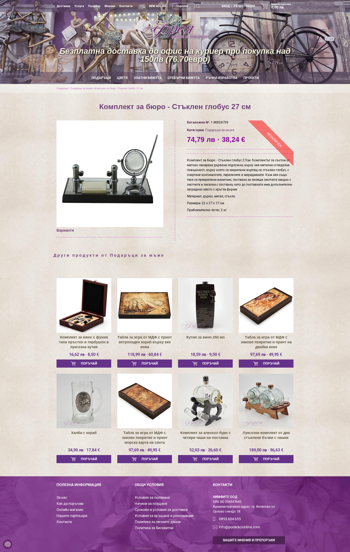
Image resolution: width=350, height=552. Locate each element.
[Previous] (5, 42)
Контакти (126, 6)
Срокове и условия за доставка (161, 509)
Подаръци (101, 78)
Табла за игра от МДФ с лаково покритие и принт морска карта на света (145, 438)
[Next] (345, 42)
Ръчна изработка (221, 78)
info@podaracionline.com (239, 527)
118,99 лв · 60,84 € (145, 354)
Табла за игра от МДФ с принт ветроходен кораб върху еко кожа (144, 342)
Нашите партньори (72, 516)
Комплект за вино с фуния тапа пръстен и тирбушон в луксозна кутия (84, 342)
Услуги (79, 6)
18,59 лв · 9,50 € (205, 354)
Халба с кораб (84, 433)
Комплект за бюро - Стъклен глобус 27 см (119, 88)
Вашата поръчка (281, 6)
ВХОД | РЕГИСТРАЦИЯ (238, 6)
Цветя (122, 78)
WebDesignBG (144, 548)
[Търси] (198, 6)
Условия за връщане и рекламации (164, 516)
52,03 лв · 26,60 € (205, 450)
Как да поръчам (70, 503)
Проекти (251, 78)
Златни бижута (147, 78)
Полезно (94, 6)
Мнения (110, 6)
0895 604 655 (157, 6)
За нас (62, 497)
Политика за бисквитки (154, 528)
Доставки (63, 6)
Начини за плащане (151, 503)
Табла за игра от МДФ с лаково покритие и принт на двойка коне (266, 342)
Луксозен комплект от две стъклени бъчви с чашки (266, 435)
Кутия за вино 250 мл (205, 337)
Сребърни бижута (184, 78)
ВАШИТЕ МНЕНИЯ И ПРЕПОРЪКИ (249, 540)
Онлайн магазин (70, 509)
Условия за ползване (152, 497)
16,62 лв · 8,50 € (84, 354)
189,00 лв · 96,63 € (266, 450)
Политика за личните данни (158, 522)
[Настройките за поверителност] (7, 544)
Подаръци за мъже (81, 88)
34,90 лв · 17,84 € (84, 450)
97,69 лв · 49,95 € (266, 354)
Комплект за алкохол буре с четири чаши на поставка (205, 435)
